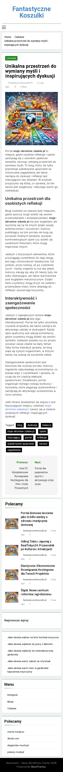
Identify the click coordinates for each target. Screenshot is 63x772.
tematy (43, 443)
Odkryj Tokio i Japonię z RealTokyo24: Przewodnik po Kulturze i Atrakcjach (37, 545)
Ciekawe (11, 58)
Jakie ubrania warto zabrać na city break (28, 661)
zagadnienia (14, 450)
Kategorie (12, 694)
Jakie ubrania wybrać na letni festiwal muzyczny (33, 637)
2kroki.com (13, 738)
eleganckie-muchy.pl (18, 745)
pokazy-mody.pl (15, 752)
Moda (10, 701)
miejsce (46, 425)
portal (28, 437)
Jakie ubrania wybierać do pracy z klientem (30, 644)
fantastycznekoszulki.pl (20, 83)
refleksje (42, 437)
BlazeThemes (38, 766)
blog (19, 425)
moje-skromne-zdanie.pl (20, 431)
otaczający (13, 437)
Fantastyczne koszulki (31, 12)
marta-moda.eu (15, 731)
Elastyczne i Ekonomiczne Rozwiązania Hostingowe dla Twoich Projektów (38, 569)
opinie (43, 431)
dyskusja (32, 425)
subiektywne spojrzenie (20, 443)
